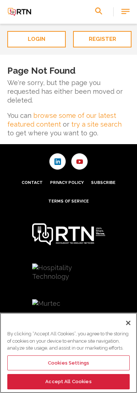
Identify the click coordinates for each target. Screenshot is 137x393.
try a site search (96, 124)
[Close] (128, 323)
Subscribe (103, 182)
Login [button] (36, 39)
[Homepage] (19, 12)
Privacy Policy (67, 182)
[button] (125, 11)
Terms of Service (68, 201)
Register (102, 39)
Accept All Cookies (68, 381)
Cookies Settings (68, 363)
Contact (32, 182)
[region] (68, 353)
